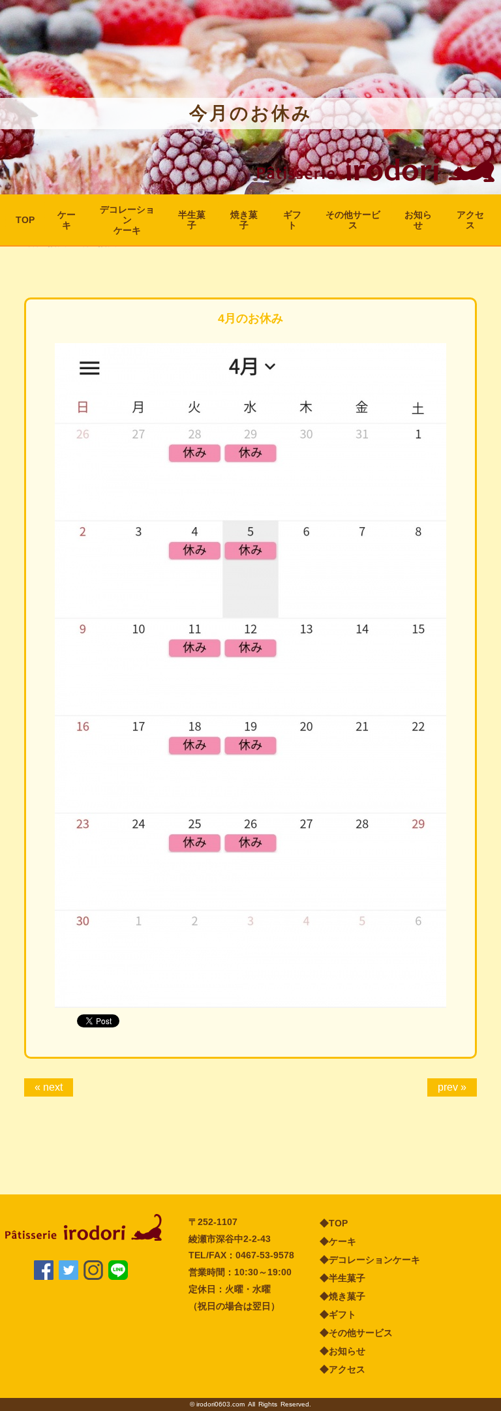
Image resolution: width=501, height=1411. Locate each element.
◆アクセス (342, 1369)
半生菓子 (191, 219)
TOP (25, 220)
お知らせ (418, 219)
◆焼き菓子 (342, 1296)
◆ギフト (338, 1314)
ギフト (292, 219)
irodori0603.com (220, 1404)
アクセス (470, 219)
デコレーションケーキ (127, 219)
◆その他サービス (356, 1333)
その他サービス (353, 219)
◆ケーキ (338, 1241)
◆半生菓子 (342, 1278)
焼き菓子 (244, 219)
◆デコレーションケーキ (370, 1259)
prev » (452, 1087)
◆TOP (334, 1223)
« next (49, 1087)
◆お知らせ (342, 1351)
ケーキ (66, 219)
